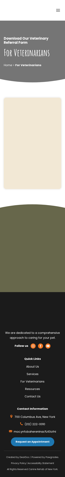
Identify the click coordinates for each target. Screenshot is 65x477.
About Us (32, 367)
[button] (33, 346)
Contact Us (33, 396)
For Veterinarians (32, 381)
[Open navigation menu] (58, 10)
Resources (32, 389)
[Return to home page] (14, 10)
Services (32, 374)
